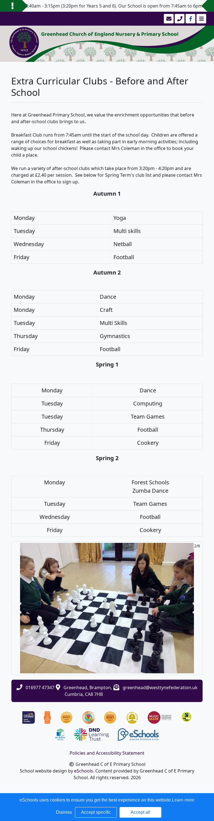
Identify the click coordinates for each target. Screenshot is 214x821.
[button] (18, 608)
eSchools (83, 771)
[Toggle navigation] (200, 18)
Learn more (183, 800)
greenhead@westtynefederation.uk (160, 687)
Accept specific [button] (96, 812)
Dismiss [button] (64, 812)
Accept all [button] (140, 812)
